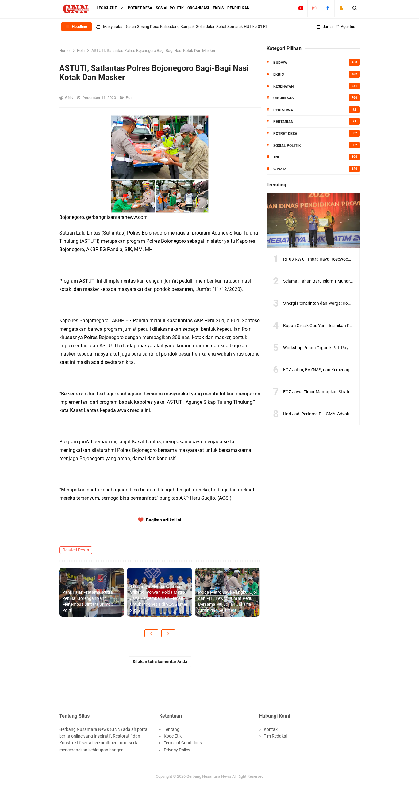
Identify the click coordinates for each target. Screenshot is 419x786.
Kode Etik (173, 736)
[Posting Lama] (168, 633)
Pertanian (283, 122)
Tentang (171, 729)
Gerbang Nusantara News (209, 776)
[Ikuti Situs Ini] (341, 8)
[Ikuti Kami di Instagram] (314, 8)
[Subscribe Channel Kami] (300, 8)
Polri (130, 97)
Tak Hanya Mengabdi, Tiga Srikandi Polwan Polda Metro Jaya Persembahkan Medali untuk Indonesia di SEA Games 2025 (159, 598)
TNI (276, 157)
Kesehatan (283, 86)
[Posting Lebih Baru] (151, 633)
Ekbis (278, 74)
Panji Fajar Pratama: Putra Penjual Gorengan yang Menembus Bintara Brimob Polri (87, 601)
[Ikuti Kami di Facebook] (327, 8)
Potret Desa (285, 134)
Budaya (280, 62)
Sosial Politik (287, 145)
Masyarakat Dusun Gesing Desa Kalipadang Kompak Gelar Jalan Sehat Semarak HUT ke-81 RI (185, 26)
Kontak (271, 729)
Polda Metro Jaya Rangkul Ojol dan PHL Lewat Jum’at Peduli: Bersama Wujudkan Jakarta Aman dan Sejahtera (227, 601)
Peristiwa (283, 110)
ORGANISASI (284, 98)
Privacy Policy (177, 749)
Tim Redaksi (275, 736)
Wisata (279, 169)
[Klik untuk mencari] (354, 8)
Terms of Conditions (183, 742)
